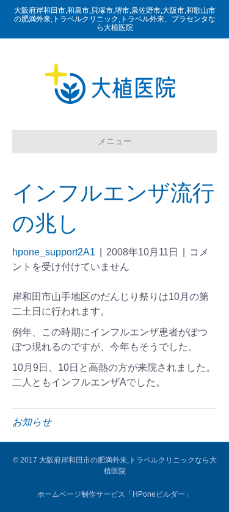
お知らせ (31, 422)
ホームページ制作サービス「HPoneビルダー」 (114, 494)
